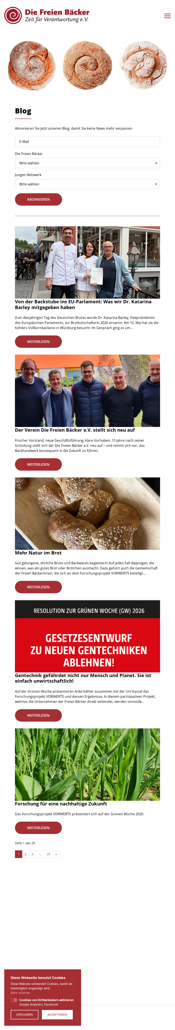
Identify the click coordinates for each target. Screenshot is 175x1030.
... (40, 854)
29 (48, 854)
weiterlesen (38, 341)
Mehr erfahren (20, 992)
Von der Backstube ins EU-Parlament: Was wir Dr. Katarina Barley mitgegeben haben (83, 304)
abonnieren (38, 199)
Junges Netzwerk (28, 174)
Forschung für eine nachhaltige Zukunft (61, 803)
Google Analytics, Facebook (46, 1002)
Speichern (24, 1014)
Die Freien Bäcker (29, 153)
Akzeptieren (57, 1014)
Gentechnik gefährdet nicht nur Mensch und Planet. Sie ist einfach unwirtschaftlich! (83, 678)
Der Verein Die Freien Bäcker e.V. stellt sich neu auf (75, 430)
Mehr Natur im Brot (38, 552)
